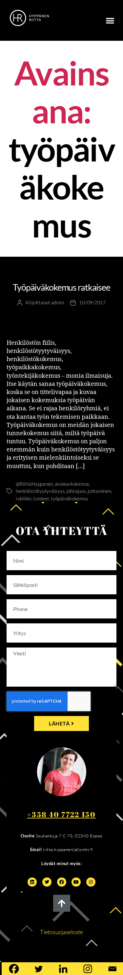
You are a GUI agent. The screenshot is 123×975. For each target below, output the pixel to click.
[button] (109, 20)
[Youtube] (76, 882)
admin (57, 302)
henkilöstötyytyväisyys (40, 491)
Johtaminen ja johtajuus (82, 272)
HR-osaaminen (26, 272)
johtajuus (76, 491)
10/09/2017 (92, 302)
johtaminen (99, 491)
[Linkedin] (32, 882)
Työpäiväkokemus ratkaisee (61, 287)
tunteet (41, 498)
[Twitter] (46, 882)
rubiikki (23, 498)
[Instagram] (90, 882)
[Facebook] (61, 882)
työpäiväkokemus (69, 498)
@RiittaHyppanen (34, 484)
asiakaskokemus (72, 484)
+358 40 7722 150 (61, 814)
